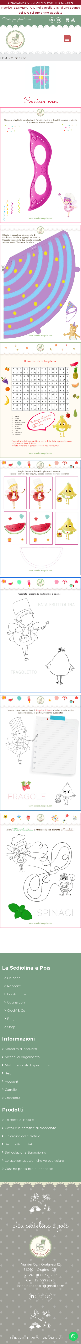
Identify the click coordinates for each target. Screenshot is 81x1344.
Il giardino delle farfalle (22, 1136)
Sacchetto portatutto (22, 1144)
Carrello (11, 1090)
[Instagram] (58, 20)
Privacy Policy (57, 1338)
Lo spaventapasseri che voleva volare (34, 1161)
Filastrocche (17, 994)
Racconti (14, 986)
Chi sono (14, 978)
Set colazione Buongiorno (25, 1152)
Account (11, 1081)
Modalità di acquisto (21, 1049)
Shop (11, 1027)
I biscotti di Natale (19, 1120)
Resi (8, 1073)
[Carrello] (67, 20)
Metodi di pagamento (22, 1057)
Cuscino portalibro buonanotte (29, 1169)
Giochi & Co (16, 1010)
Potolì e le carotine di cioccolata (30, 1128)
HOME (4, 58)
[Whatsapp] (48, 1296)
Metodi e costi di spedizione (27, 1065)
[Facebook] (52, 20)
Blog (11, 1019)
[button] (67, 38)
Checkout (12, 1098)
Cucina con (16, 1002)
